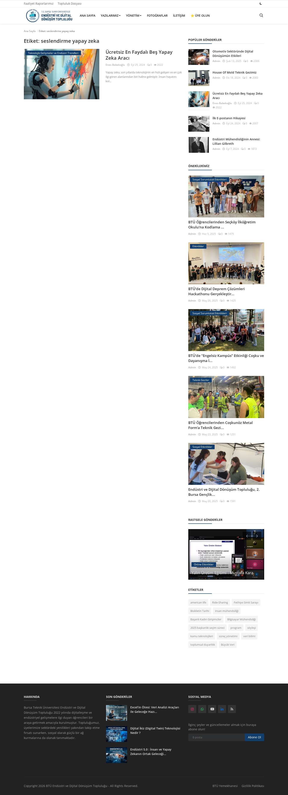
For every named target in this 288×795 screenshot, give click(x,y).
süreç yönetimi (228, 636)
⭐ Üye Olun (200, 15)
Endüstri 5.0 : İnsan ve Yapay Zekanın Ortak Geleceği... (150, 751)
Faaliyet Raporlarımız (39, 3)
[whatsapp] (202, 709)
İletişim (179, 15)
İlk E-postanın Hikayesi (229, 118)
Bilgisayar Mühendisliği (241, 619)
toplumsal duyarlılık (202, 644)
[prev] (246, 536)
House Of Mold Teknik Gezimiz (235, 72)
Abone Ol (254, 737)
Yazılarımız (109, 15)
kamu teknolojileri (201, 636)
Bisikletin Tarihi (199, 611)
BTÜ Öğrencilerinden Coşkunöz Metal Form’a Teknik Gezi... (220, 425)
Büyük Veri (227, 644)
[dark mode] (260, 3)
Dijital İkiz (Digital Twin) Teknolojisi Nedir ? (155, 730)
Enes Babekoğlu (115, 65)
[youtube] (212, 709)
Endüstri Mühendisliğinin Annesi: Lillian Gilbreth (236, 141)
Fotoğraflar (157, 15)
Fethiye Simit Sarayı (246, 602)
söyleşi (251, 628)
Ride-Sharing (220, 602)
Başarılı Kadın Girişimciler (205, 619)
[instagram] (192, 709)
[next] (257, 536)
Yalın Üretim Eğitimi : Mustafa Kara (222, 572)
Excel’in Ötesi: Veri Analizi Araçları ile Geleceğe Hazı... (154, 709)
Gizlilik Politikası (253, 786)
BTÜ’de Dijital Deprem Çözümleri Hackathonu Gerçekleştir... (216, 291)
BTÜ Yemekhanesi (225, 786)
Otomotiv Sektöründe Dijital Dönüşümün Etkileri (233, 53)
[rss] (232, 709)
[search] (261, 15)
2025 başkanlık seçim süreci (207, 628)
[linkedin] (222, 709)
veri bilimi (249, 636)
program (235, 628)
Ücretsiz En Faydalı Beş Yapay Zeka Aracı (139, 55)
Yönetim (132, 15)
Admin (216, 61)
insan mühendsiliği (226, 611)
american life (198, 602)
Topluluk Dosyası (70, 3)
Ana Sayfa (87, 15)
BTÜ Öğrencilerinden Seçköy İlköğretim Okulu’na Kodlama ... (222, 224)
